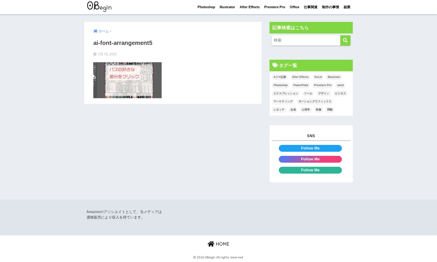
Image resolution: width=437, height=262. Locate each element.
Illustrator (227, 7)
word (340, 85)
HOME (221, 244)
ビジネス (340, 93)
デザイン (323, 93)
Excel (318, 77)
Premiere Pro (274, 7)
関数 (330, 109)
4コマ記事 (280, 77)
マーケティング (283, 101)
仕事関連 (311, 7)
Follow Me (310, 148)
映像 (318, 109)
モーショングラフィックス (315, 101)
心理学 (306, 109)
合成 (293, 109)
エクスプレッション (286, 93)
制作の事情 (330, 7)
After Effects (250, 7)
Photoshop (206, 7)
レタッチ (279, 109)
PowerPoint (300, 85)
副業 (347, 7)
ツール (308, 93)
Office (294, 7)
